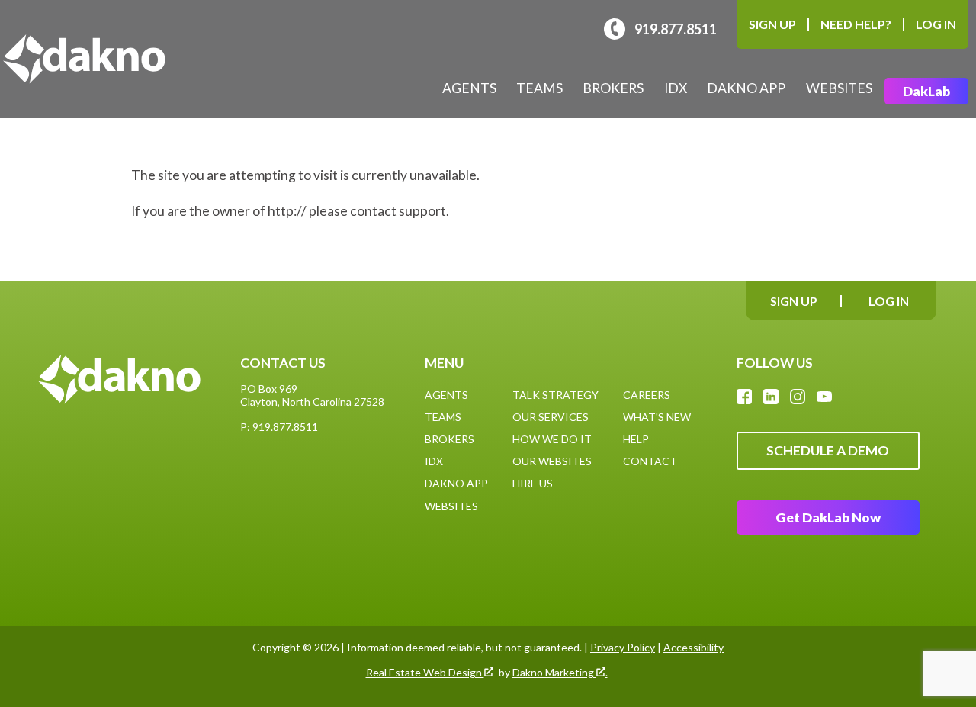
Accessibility (693, 647)
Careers (646, 394)
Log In (936, 24)
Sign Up (772, 24)
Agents (469, 88)
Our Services (550, 416)
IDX (675, 88)
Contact (650, 461)
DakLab (926, 91)
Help (636, 438)
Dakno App (746, 88)
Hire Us (532, 483)
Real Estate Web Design (425, 673)
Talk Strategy (555, 394)
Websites (839, 88)
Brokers (613, 88)
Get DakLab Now (828, 517)
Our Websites (552, 461)
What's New (657, 416)
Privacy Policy (622, 647)
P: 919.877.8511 (279, 426)
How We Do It (552, 438)
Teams (539, 88)
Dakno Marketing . (560, 673)
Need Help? (855, 24)
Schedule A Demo (827, 450)
